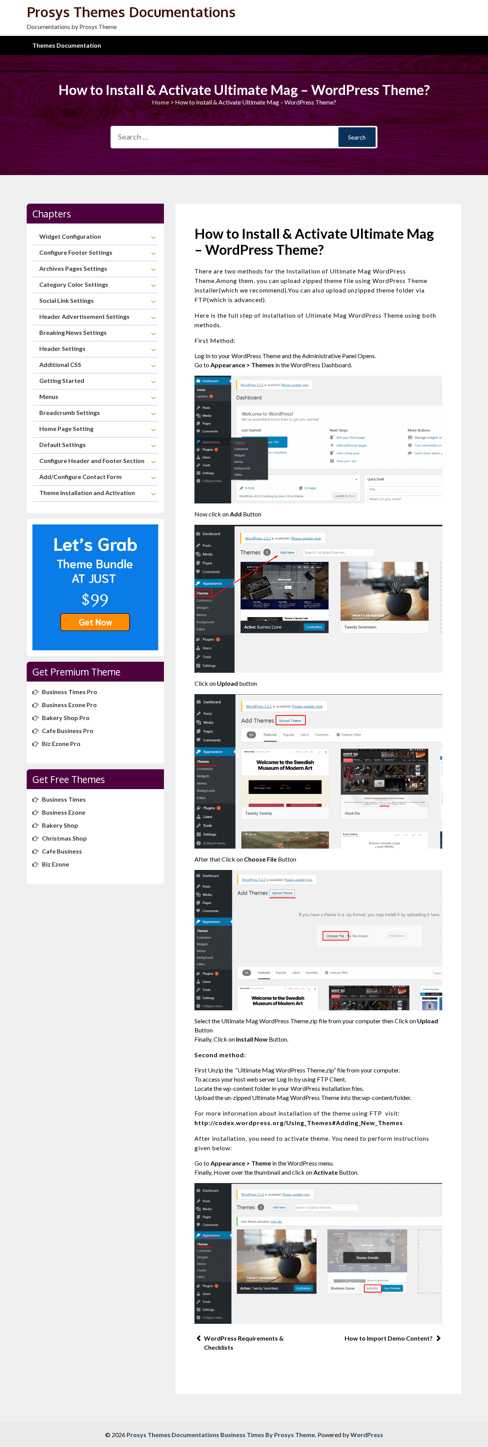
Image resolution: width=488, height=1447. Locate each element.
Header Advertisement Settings (84, 316)
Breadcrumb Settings (69, 412)
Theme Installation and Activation (87, 492)
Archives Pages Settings (73, 268)
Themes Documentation (66, 45)
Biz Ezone (55, 864)
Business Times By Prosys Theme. (269, 1434)
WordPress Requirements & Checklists (244, 1342)
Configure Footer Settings (75, 252)
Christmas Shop (64, 838)
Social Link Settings (66, 300)
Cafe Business (62, 851)
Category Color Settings (73, 284)
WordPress (366, 1434)
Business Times (64, 799)
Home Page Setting (66, 428)
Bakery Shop (60, 825)
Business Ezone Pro (69, 704)
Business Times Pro (69, 691)
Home (160, 102)
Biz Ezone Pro (61, 743)
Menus (48, 396)
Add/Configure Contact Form (80, 476)
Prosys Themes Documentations (131, 11)
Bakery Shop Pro (66, 717)
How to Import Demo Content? (389, 1338)
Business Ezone (63, 812)
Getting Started (61, 380)
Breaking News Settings (73, 332)
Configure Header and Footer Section (91, 460)
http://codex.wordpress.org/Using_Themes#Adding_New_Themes (298, 1122)
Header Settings (62, 348)
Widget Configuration (70, 236)
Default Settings (62, 444)
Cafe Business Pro (67, 730)
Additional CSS (60, 364)
